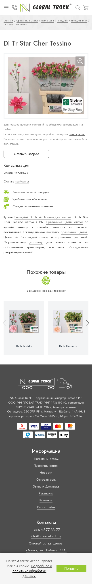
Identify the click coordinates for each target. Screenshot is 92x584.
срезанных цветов (74, 232)
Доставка (19, 192)
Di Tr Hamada (68, 346)
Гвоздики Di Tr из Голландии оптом (43, 217)
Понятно (71, 568)
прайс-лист (22, 181)
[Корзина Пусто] (85, 7)
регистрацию (77, 134)
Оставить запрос (26, 153)
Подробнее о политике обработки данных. (32, 571)
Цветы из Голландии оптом (26, 237)
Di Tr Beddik (24, 346)
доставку (36, 242)
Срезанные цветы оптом (64, 222)
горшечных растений (71, 237)
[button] (85, 328)
